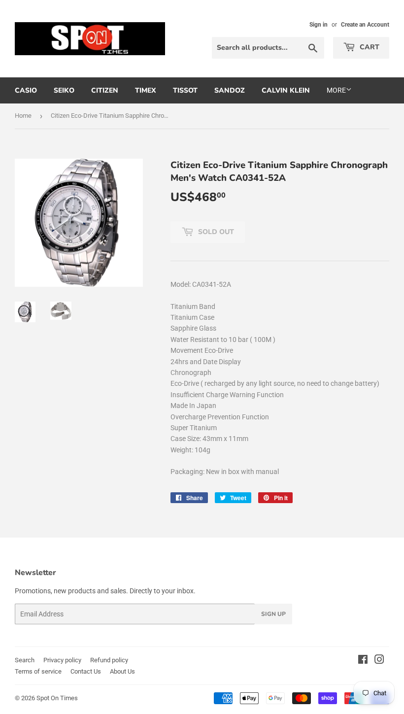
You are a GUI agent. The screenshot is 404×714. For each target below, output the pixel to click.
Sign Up (273, 614)
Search (24, 660)
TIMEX (145, 90)
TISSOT (185, 90)
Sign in (318, 24)
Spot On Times (57, 698)
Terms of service (38, 671)
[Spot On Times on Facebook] (363, 661)
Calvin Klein (286, 90)
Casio (26, 90)
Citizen (104, 90)
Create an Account (365, 24)
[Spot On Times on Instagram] (379, 661)
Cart (368, 47)
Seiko (64, 90)
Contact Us (85, 671)
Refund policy (109, 660)
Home (23, 115)
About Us (122, 671)
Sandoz (229, 90)
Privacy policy (62, 660)
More (336, 90)
